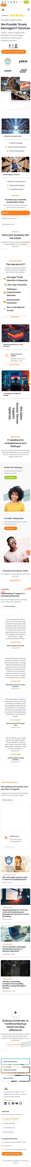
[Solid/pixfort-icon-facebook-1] (13, 1103)
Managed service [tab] (8, 224)
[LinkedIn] (14, 2)
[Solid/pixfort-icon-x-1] (9, 1103)
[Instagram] (16, 2)
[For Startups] (10, 45)
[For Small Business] (13, 45)
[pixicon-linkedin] (5, 1103)
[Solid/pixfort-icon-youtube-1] (17, 1103)
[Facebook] (2, 2)
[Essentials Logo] (6, 1088)
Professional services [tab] (9, 219)
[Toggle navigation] (28, 9)
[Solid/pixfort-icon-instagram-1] (20, 1103)
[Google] (5, 2)
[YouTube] (11, 2)
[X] (8, 2)
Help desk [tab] (5, 213)
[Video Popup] (15, 1012)
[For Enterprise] (16, 45)
